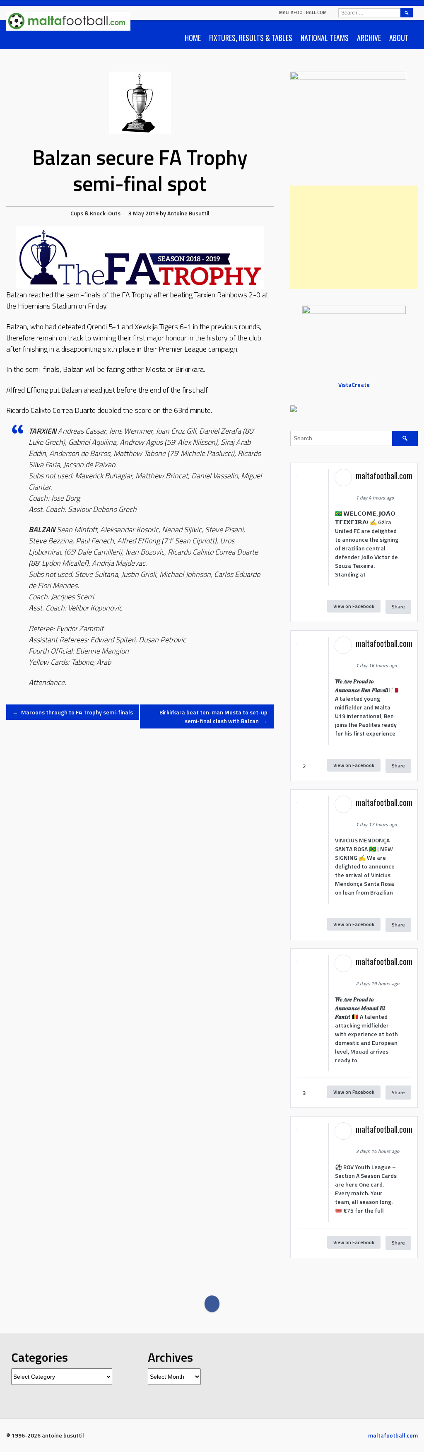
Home (193, 37)
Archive (369, 37)
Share (398, 606)
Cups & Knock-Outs (95, 213)
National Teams (325, 37)
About (399, 37)
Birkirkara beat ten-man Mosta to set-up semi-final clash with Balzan (213, 716)
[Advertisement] (354, 237)
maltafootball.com (303, 12)
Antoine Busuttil (188, 213)
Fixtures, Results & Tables (250, 37)
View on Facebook (353, 606)
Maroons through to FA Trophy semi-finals (72, 712)
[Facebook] (212, 1303)
